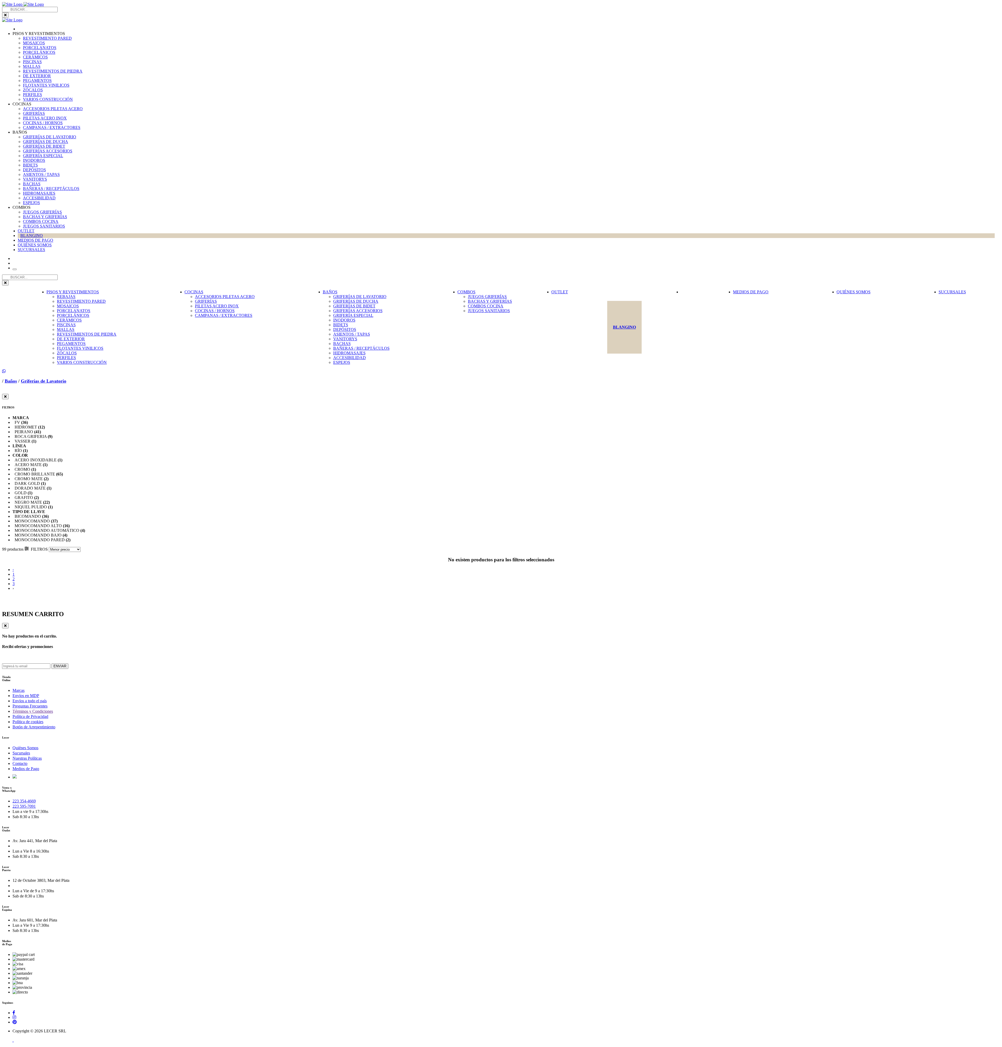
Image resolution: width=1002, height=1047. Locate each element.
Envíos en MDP (26, 695)
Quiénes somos (35, 245)
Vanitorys (35, 179)
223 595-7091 (24, 806)
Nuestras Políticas (27, 758)
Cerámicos (35, 57)
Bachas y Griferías (45, 217)
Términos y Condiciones (33, 711)
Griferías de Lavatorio (49, 137)
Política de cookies (28, 721)
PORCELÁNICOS (39, 52)
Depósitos (34, 170)
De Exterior (37, 76)
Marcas (19, 690)
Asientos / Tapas (41, 174)
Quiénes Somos (25, 748)
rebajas (66, 296)
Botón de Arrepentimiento (34, 727)
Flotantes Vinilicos (46, 85)
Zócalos (33, 90)
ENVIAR (59, 666)
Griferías (34, 113)
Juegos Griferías (42, 212)
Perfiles (32, 94)
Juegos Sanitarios (44, 226)
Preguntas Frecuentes (30, 706)
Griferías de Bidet (44, 146)
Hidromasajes (39, 193)
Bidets (30, 165)
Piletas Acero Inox (45, 118)
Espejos (31, 202)
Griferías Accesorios (47, 151)
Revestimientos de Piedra (52, 71)
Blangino (31, 235)
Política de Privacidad (30, 716)
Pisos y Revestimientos (72, 292)
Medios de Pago (35, 240)
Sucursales (31, 249)
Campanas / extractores (51, 127)
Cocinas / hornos (43, 123)
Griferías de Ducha (45, 141)
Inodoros (34, 160)
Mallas (31, 66)
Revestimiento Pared (47, 38)
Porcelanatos (39, 47)
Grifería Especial (43, 155)
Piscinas (32, 62)
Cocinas (193, 292)
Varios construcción (48, 99)
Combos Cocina (40, 221)
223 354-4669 (24, 801)
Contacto (20, 763)
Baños (330, 292)
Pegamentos (37, 80)
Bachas (31, 184)
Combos (466, 292)
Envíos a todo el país (30, 701)
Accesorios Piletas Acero (53, 108)
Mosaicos (34, 43)
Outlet (26, 231)
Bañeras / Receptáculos (51, 188)
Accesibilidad (39, 198)
